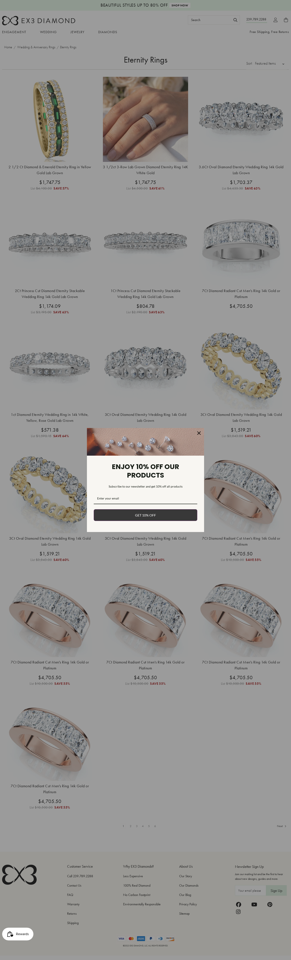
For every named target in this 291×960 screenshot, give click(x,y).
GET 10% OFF (145, 515)
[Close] (199, 433)
